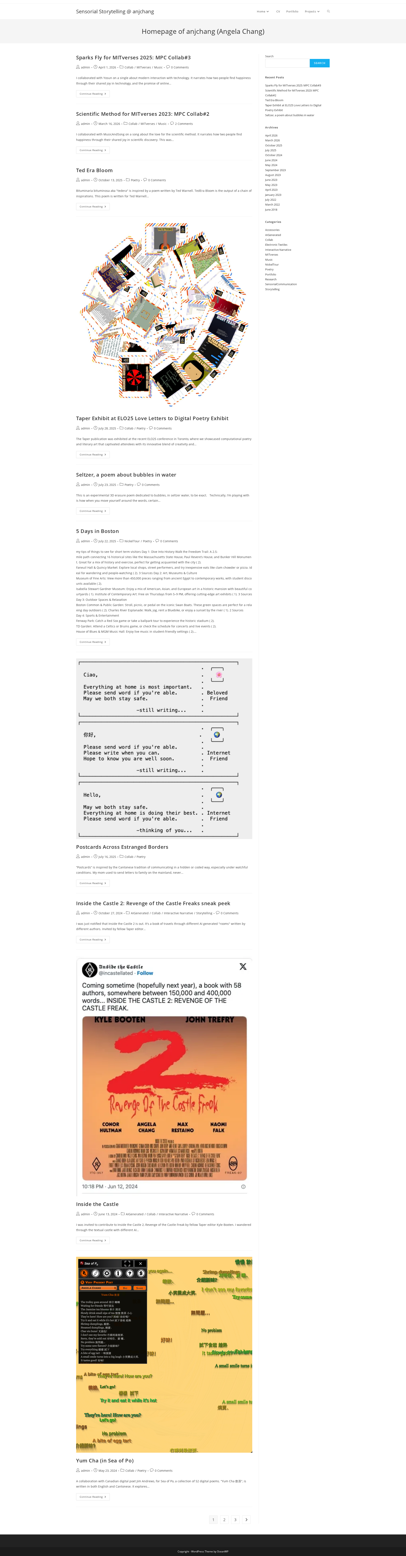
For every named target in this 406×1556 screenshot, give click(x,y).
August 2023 (273, 175)
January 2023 (273, 195)
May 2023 (271, 185)
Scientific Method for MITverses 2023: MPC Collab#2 (143, 113)
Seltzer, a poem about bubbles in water (126, 474)
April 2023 (271, 190)
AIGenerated (140, 913)
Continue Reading (95, 94)
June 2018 (271, 209)
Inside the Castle (97, 1203)
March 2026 (272, 140)
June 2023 (271, 180)
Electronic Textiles (276, 245)
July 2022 (270, 200)
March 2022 (272, 204)
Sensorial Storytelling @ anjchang (115, 11)
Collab (129, 67)
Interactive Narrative (178, 913)
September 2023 (275, 170)
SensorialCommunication (281, 284)
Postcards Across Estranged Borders (122, 846)
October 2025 (273, 145)
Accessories (272, 230)
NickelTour (132, 541)
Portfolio (270, 274)
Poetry (135, 180)
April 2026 (271, 135)
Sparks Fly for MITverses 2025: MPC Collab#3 (133, 57)
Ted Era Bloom (94, 170)
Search (269, 56)
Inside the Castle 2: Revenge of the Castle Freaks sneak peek (153, 903)
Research (271, 279)
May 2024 (271, 165)
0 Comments (180, 67)
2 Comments (184, 124)
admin (85, 67)
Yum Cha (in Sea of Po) (105, 1460)
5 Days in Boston (97, 530)
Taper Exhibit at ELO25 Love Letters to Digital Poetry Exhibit (152, 418)
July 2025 (270, 150)
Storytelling (204, 913)
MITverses (144, 67)
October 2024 (273, 155)
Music (158, 67)
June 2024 (271, 160)
